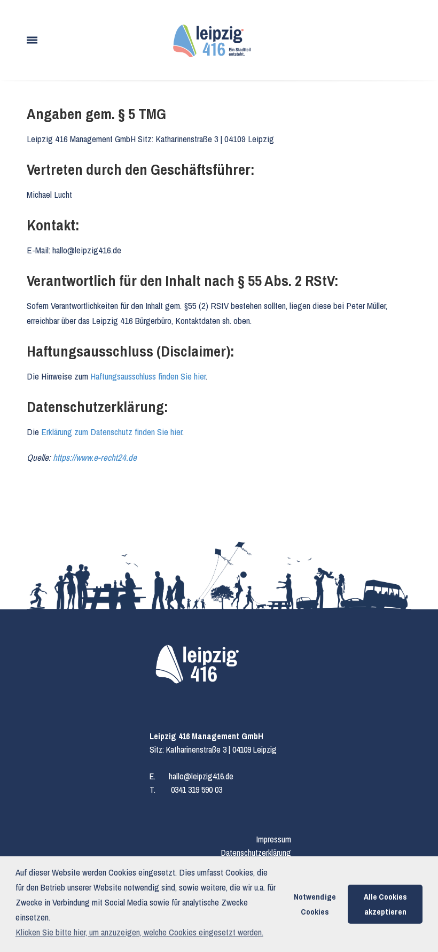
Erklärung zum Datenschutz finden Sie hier (111, 431)
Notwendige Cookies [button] (315, 904)
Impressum (273, 839)
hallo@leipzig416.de (201, 776)
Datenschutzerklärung (256, 852)
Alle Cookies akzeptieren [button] (385, 904)
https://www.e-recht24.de (95, 457)
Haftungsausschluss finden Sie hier (148, 376)
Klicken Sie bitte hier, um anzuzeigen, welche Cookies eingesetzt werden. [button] (139, 932)
